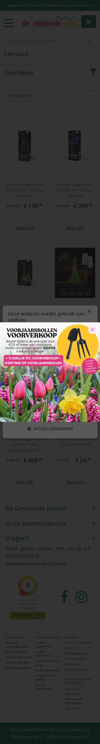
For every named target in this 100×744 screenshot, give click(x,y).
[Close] (92, 330)
